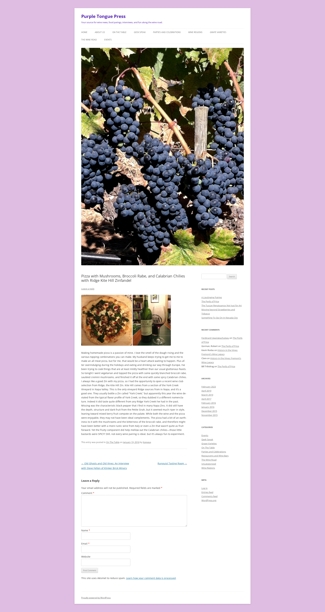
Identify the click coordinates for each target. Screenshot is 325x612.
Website (85, 556)
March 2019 (207, 394)
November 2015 (209, 415)
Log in (204, 488)
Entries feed (207, 492)
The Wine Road (89, 39)
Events (108, 39)
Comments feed (209, 496)
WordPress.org (208, 500)
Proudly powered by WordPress (96, 597)
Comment (87, 493)
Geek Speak (140, 32)
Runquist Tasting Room (172, 463)
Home (84, 32)
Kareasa (147, 442)
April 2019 (206, 390)
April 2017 (206, 398)
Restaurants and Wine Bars (215, 455)
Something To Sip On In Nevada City (219, 317)
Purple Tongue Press (103, 16)
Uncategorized (208, 463)
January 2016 (207, 407)
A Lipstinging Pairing (211, 297)
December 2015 (209, 411)
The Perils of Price (210, 301)
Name (85, 530)
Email (85, 543)
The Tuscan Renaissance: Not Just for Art (221, 305)
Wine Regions (195, 32)
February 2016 (208, 402)
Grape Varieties (218, 32)
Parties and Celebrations (167, 32)
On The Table (119, 32)
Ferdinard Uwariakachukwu (215, 337)
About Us (100, 32)
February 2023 (208, 386)
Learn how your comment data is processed (151, 578)
